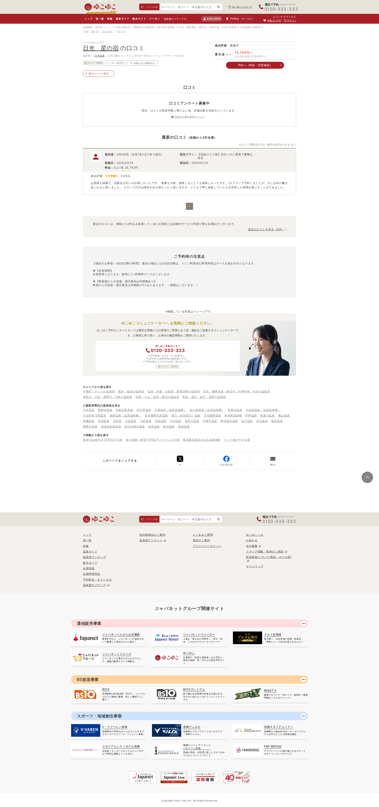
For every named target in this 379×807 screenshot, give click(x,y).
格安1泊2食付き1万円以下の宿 (103, 439)
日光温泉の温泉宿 (250, 27)
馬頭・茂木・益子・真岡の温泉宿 (204, 397)
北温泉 (117, 421)
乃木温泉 (89, 410)
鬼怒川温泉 (192, 421)
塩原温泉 (154, 426)
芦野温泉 (251, 415)
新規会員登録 (213, 18)
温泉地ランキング (94, 557)
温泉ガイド (122, 18)
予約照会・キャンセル (97, 579)
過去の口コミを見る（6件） (266, 229)
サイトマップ (254, 566)
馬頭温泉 (184, 426)
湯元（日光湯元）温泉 (185, 415)
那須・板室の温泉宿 (131, 391)
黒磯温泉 (89, 421)
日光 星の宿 (91, 31)
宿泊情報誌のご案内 (152, 534)
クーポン (154, 18)
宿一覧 (100, 18)
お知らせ (252, 540)
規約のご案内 (201, 540)
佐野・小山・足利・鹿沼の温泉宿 (157, 397)
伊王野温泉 (144, 410)
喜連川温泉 (267, 415)
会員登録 (89, 568)
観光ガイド (139, 18)
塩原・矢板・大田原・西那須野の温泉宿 (174, 391)
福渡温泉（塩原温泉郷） (126, 415)
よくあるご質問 (203, 534)
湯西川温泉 (90, 426)
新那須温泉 (235, 410)
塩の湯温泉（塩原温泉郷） (207, 410)
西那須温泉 (105, 410)
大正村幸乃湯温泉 (94, 415)
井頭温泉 (104, 421)
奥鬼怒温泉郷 (233, 415)
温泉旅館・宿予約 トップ (97, 27)
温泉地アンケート (151, 540)
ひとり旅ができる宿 (237, 439)
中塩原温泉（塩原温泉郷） (263, 410)
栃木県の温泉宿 (166, 27)
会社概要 (252, 546)
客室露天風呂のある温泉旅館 (202, 439)
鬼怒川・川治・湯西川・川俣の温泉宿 (107, 397)
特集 (110, 18)
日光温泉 (100, 55)
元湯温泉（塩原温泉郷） (170, 410)
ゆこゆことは (254, 534)
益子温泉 (247, 421)
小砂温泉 (146, 421)
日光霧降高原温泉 (156, 415)
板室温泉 (277, 421)
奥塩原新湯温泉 (111, 426)
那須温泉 (169, 426)
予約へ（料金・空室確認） (255, 65)
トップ (88, 18)
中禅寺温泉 (210, 421)
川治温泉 (175, 421)
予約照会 (241, 18)
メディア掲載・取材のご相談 (265, 551)
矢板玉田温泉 (124, 410)
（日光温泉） (106, 31)
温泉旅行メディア (174, 18)
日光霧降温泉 (212, 415)
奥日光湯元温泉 (134, 426)
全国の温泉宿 (122, 27)
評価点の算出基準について (189, 116)
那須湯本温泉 (229, 421)
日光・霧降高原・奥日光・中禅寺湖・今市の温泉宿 (207, 27)
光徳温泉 (160, 421)
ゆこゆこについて (242, 6)
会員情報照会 (91, 573)
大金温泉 (131, 421)
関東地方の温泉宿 (144, 27)
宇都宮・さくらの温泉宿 (99, 391)
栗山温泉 (284, 415)
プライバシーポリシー (207, 546)
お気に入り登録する (144, 62)
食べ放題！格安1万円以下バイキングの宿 (153, 439)
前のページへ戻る (99, 73)
